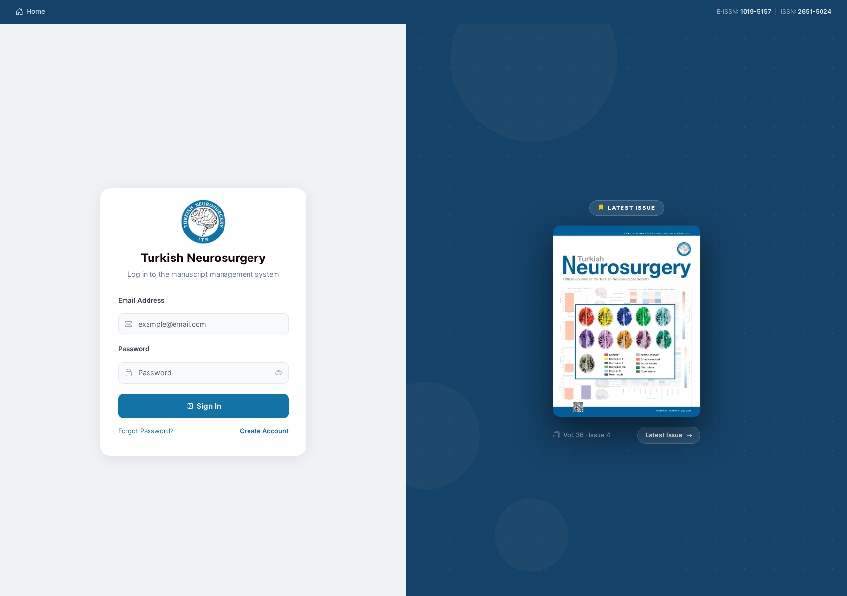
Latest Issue (664, 435)
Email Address (141, 300)
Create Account (264, 431)
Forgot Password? (146, 431)
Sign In (209, 406)
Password (133, 349)
